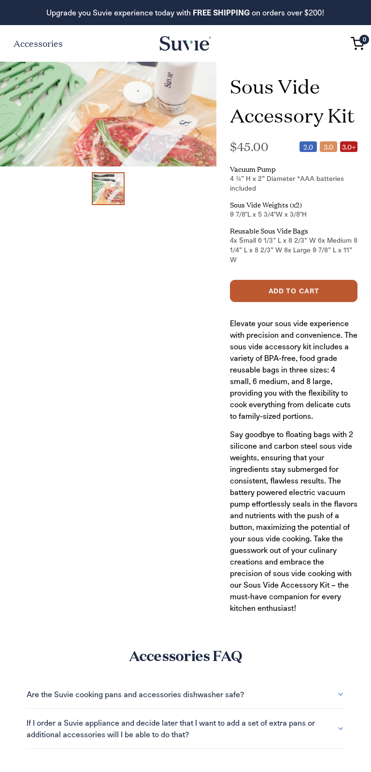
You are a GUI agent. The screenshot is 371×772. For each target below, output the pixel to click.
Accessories (38, 43)
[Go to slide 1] (108, 188)
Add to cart (294, 291)
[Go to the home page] (185, 43)
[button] (357, 43)
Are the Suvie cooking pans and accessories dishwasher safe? (135, 694)
